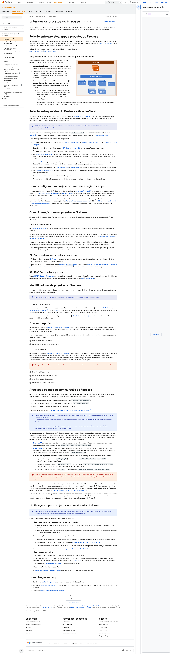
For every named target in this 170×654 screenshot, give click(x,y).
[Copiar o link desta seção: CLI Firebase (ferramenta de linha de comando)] (82, 255)
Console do (82, 191)
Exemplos (69, 11)
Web (41, 51)
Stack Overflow (103, 624)
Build (19, 2)
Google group (103, 627)
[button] (10, 28)
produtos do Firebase (105, 43)
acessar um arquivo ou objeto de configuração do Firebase (70, 410)
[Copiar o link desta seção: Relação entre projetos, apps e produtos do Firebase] (100, 37)
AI (29, 11)
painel (49, 585)
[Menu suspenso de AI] (32, 11)
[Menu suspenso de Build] (23, 2)
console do (70, 142)
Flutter (54, 51)
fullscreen (166, 7)
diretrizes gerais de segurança (40, 203)
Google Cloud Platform (76, 643)
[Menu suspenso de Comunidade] (77, 2)
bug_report (163, 7)
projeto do (82, 116)
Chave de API (37, 443)
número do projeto (63, 167)
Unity (45, 51)
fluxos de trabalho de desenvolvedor (78, 201)
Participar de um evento (69, 633)
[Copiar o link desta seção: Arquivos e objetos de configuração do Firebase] (94, 390)
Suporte (83, 2)
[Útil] (113, 16)
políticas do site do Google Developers (80, 607)
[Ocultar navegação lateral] (21, 651)
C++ (49, 51)
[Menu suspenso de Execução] (35, 2)
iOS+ (30, 51)
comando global (68, 265)
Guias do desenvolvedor (33, 621)
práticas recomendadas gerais (106, 201)
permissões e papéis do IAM (44, 154)
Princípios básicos (17, 11)
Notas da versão (103, 630)
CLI (65, 148)
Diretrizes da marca (104, 633)
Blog (144, 2)
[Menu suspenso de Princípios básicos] (25, 11)
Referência (59, 11)
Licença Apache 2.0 (47, 607)
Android (36, 51)
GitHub (28, 633)
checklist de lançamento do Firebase (52, 591)
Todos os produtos (92, 643)
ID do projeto (74, 167)
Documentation (8, 8)
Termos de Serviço (31, 650)
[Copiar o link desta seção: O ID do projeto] (47, 350)
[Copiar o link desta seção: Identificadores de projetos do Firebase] (83, 285)
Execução (30, 2)
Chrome (56, 643)
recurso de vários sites (48, 570)
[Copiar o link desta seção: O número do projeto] (54, 323)
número (45, 297)
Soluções (41, 2)
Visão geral (5, 11)
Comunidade (71, 2)
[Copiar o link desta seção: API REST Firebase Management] (65, 272)
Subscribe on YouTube (69, 630)
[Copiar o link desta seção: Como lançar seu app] (59, 577)
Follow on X (66, 627)
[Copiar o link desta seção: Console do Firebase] (53, 225)
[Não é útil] (116, 16)
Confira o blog (66, 621)
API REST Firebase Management (43, 276)
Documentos (58, 2)
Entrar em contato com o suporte (108, 621)
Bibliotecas (29, 630)
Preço (49, 2)
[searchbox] (12, 17)
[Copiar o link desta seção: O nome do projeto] (51, 304)
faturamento (39, 162)
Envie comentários (109, 21)
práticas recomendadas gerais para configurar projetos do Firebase (68, 549)
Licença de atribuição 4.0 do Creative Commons (91, 606)
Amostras (28, 627)
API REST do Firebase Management (47, 193)
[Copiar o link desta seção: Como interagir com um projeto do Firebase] (88, 212)
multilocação (78, 560)
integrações (104, 236)
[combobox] (113, 2)
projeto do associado (59, 327)
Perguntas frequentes (101, 135)
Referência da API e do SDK (33, 624)
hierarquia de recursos (44, 170)
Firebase (31, 16)
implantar (47, 267)
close (168, 7)
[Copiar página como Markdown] (87, 21)
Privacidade (41, 650)
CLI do (67, 193)
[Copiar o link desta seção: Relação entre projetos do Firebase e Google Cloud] (98, 112)
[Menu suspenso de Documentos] (64, 2)
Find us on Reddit (67, 624)
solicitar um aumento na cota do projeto (85, 542)
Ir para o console (153, 2)
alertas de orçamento (49, 582)
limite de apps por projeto (54, 564)
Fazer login (164, 2)
